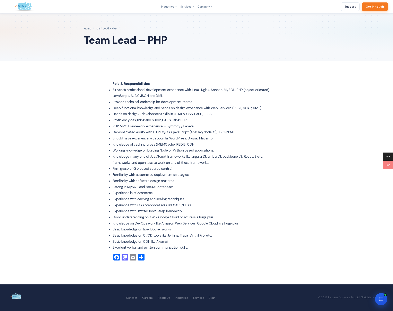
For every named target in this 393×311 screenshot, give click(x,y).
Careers (147, 298)
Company (205, 6)
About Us (164, 298)
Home (87, 28)
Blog (212, 298)
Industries (169, 6)
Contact (131, 298)
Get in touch (375, 6)
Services (187, 6)
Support (350, 6)
